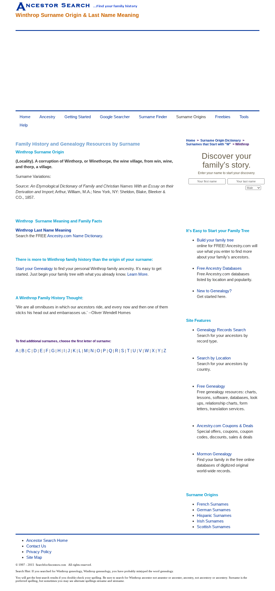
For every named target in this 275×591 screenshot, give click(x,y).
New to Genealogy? (214, 291)
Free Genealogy (211, 386)
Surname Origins (191, 116)
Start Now (226, 198)
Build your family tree (215, 240)
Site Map (34, 557)
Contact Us (36, 546)
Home (25, 116)
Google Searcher (115, 116)
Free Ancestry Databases (219, 268)
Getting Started (77, 116)
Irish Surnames (210, 521)
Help (24, 125)
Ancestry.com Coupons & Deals (225, 425)
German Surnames (214, 509)
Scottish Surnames (213, 526)
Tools (244, 116)
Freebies (222, 116)
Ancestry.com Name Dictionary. (75, 235)
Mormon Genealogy (214, 454)
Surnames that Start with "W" (208, 144)
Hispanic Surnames (214, 515)
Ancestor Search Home (47, 540)
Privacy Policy (39, 551)
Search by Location (214, 358)
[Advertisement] (137, 70)
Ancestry (47, 116)
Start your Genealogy (34, 268)
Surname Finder (153, 116)
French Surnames (213, 504)
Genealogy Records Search (221, 329)
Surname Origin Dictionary (220, 140)
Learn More (137, 274)
